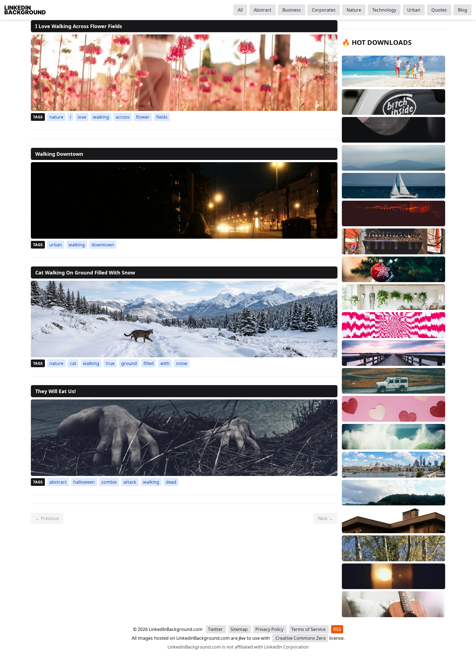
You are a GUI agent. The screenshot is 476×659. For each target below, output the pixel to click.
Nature (354, 10)
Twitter (216, 629)
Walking (101, 117)
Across (122, 117)
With (164, 363)
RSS (337, 629)
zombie (109, 482)
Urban (413, 10)
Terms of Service (309, 629)
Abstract (262, 10)
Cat (73, 363)
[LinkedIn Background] (25, 10)
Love (82, 117)
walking (151, 482)
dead (171, 482)
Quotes (439, 10)
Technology (384, 10)
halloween (84, 482)
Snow (181, 363)
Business (291, 10)
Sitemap (240, 629)
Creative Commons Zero (300, 638)
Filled (149, 363)
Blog (462, 10)
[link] (184, 72)
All (240, 10)
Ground (129, 363)
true (110, 363)
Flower (143, 117)
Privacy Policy (270, 629)
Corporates (324, 10)
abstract (58, 482)
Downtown (102, 245)
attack (129, 482)
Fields (161, 117)
